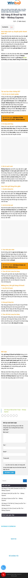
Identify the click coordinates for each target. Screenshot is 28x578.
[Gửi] (25, 480)
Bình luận (6, 432)
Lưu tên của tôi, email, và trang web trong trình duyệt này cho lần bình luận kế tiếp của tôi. (14, 467)
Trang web (6, 458)
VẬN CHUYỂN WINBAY (12, 12)
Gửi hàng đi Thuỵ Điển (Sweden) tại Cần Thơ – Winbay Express (14, 489)
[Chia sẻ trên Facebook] (5, 416)
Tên (4, 445)
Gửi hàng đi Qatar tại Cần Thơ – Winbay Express (12, 499)
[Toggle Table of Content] (10, 27)
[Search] (25, 2)
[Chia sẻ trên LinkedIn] (16, 416)
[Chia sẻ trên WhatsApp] (2, 416)
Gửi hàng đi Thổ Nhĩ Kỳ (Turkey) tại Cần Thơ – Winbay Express (14, 504)
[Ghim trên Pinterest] (13, 416)
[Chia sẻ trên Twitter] (8, 416)
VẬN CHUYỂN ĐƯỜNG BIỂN (9, 9)
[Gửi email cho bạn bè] (11, 416)
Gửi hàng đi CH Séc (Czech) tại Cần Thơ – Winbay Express (13, 509)
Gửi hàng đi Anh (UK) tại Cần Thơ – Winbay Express (13, 494)
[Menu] (3, 2)
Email (5, 451)
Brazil (24, 57)
